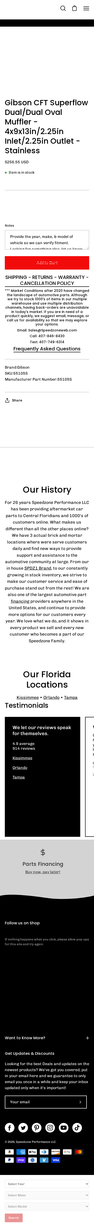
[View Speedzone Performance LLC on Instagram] (50, 1128)
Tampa (71, 697)
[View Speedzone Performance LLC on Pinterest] (36, 1128)
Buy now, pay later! (42, 872)
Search (13, 1218)
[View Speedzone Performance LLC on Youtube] (63, 1128)
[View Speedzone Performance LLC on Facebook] (9, 1128)
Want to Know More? (25, 1038)
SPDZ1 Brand (37, 568)
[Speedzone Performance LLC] (32, 8)
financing (20, 601)
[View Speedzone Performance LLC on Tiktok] (77, 1128)
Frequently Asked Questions (47, 349)
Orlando (51, 697)
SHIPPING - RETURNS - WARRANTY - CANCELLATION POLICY (47, 280)
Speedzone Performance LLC (36, 1142)
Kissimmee (28, 697)
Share (17, 400)
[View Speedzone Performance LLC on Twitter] (23, 1128)
